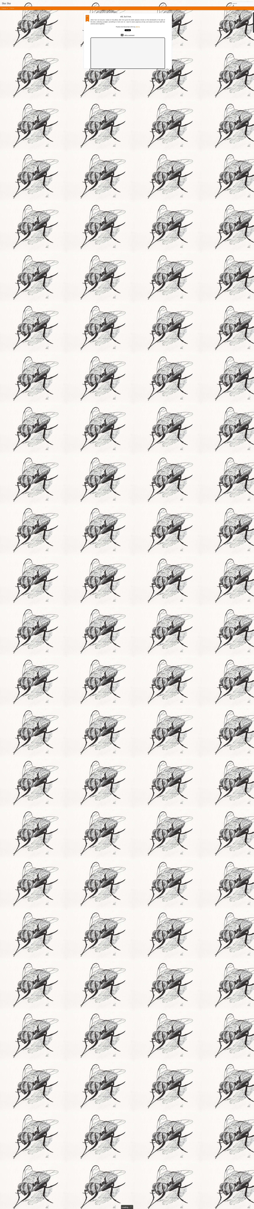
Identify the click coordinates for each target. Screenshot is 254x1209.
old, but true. (125, 16)
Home (12, 8)
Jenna (138, 27)
